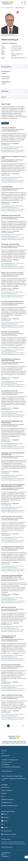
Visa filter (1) (5, 123)
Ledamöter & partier (9, 7)
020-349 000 (6, 764)
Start (2, 7)
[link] (4, 726)
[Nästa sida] (23, 725)
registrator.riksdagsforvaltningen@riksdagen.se (14, 779)
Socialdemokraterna (16, 46)
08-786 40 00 (6, 755)
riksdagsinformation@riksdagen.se (12, 767)
